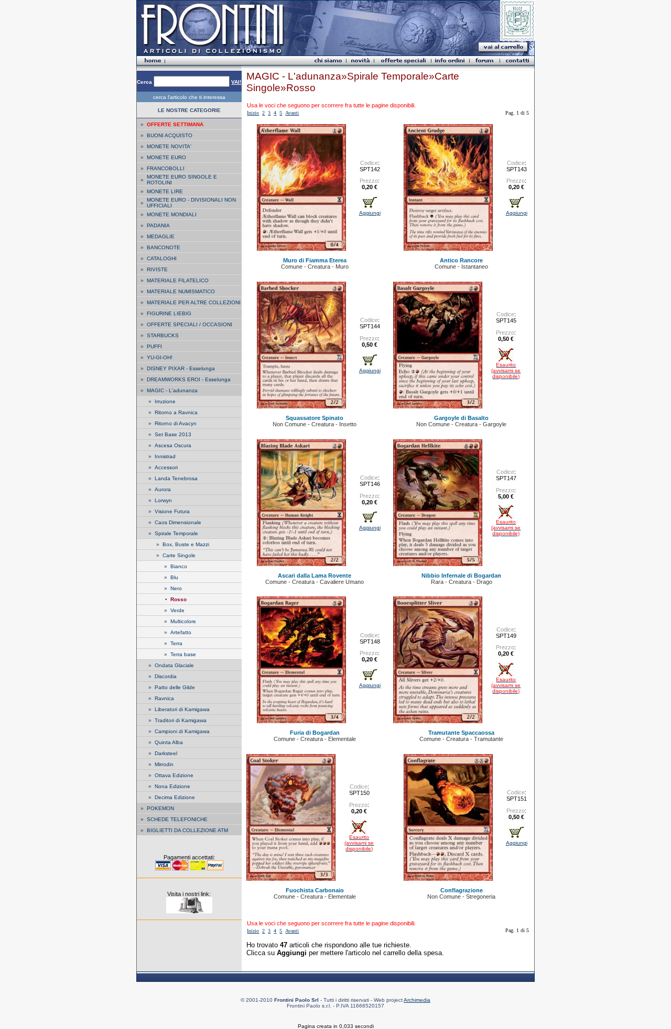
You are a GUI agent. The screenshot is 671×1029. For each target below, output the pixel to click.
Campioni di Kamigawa (182, 731)
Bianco (178, 566)
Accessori (166, 467)
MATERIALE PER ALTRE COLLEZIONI (194, 302)
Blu (174, 577)
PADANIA (158, 225)
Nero (176, 588)
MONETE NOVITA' (169, 146)
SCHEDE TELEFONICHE (177, 819)
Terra (176, 643)
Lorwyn (163, 500)
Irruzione (165, 401)
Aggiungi (370, 213)
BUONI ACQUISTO (169, 135)
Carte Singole (179, 555)
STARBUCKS (163, 335)
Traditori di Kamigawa (181, 720)
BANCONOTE (163, 247)
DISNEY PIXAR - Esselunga (181, 368)
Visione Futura (172, 511)
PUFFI (154, 346)
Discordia (166, 676)
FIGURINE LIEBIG (169, 313)
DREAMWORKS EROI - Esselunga (189, 379)
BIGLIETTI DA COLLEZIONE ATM (187, 830)
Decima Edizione (175, 797)
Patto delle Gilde (175, 687)
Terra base (183, 654)
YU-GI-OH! (159, 357)
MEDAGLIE (161, 236)
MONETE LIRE (165, 191)
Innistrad (165, 456)
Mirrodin (164, 764)
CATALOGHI (162, 258)
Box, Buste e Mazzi (186, 544)
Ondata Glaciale (174, 665)
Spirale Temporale (176, 533)
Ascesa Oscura (173, 445)
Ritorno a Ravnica (176, 412)
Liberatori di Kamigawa (182, 709)
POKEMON (160, 808)
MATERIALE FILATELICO (178, 280)
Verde (177, 610)
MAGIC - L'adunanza (172, 390)
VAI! (236, 82)
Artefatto (180, 632)
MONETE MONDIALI (172, 214)
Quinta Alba (169, 742)
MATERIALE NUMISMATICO (181, 291)
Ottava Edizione (174, 775)
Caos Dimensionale (178, 522)
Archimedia (417, 1000)
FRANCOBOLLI (166, 168)
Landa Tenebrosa (176, 478)
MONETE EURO (166, 157)
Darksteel (166, 753)
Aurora (163, 489)
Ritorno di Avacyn (176, 423)
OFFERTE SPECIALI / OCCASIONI (189, 324)
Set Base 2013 (173, 434)
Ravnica (164, 698)
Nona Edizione (172, 786)
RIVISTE (157, 269)
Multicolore (183, 621)
